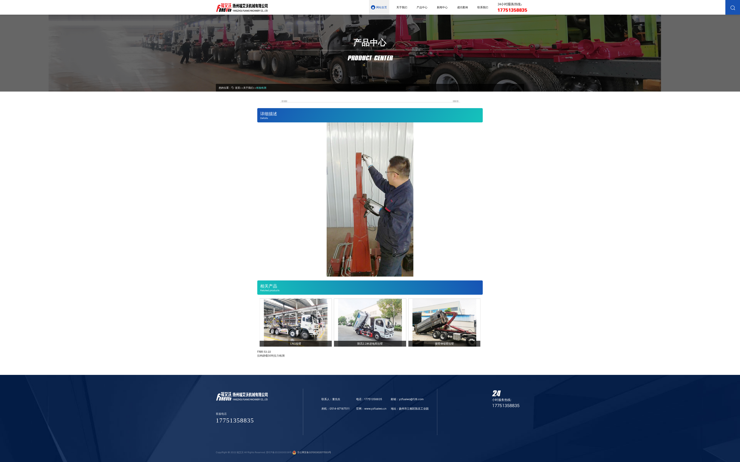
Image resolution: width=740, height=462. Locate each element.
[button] (284, 101)
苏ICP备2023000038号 (279, 452)
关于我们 (248, 87)
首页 (237, 87)
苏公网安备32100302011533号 (313, 452)
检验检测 (261, 87)
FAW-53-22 (264, 351)
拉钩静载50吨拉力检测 (271, 355)
